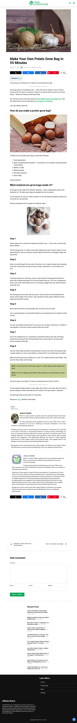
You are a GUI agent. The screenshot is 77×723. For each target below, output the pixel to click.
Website (50, 585)
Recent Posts (14, 409)
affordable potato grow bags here (49, 99)
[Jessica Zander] (15, 418)
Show (19, 78)
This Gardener (43, 719)
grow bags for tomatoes (44, 101)
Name (12, 585)
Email (31, 585)
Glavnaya (43, 692)
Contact (43, 682)
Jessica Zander (27, 67)
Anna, (19, 399)
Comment (12, 562)
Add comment (37, 67)
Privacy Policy (44, 685)
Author (12, 406)
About (42, 689)
